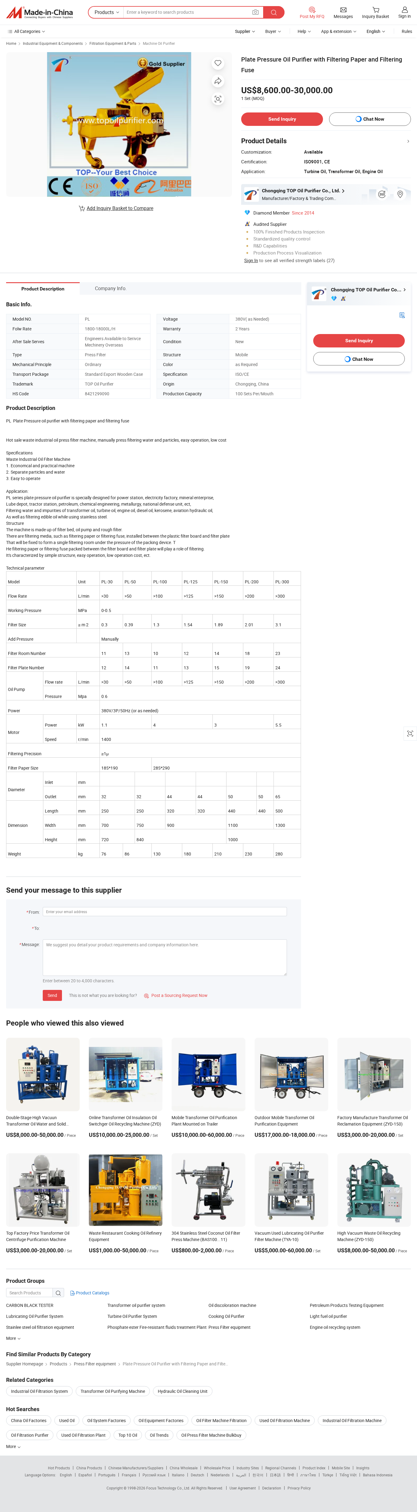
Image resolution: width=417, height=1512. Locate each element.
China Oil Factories (28, 1420)
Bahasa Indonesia (378, 1474)
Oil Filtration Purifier (30, 1435)
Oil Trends (159, 1435)
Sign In (251, 260)
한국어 (257, 1474)
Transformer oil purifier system (136, 1305)
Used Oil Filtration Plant (83, 1435)
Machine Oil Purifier (159, 43)
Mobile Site (341, 1467)
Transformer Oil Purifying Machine (113, 1391)
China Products (89, 1467)
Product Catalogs (92, 1293)
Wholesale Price (217, 1467)
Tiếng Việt (348, 1474)
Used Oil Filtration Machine (284, 1420)
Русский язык (154, 1474)
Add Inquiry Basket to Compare (120, 208)
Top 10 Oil (127, 1435)
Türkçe (327, 1474)
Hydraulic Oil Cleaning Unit (183, 1391)
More (11, 1446)
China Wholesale (184, 1467)
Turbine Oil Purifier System (132, 1316)
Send (52, 995)
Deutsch (197, 1474)
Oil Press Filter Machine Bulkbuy (211, 1435)
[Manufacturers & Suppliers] (39, 12)
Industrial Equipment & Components (53, 43)
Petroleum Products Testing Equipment (347, 1305)
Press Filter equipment (230, 1327)
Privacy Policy (299, 1487)
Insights (362, 1467)
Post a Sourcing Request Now (176, 995)
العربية (241, 1474)
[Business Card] (402, 314)
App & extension (336, 31)
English (66, 1474)
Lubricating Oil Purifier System (34, 1316)
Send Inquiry (282, 119)
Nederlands (220, 1474)
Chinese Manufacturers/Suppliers (135, 1467)
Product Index (314, 1467)
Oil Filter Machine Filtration (221, 1420)
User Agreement (243, 1487)
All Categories (27, 31)
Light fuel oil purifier (328, 1316)
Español (85, 1474)
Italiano (178, 1474)
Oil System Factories (106, 1420)
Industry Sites (248, 1467)
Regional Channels (280, 1467)
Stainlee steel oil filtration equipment (40, 1327)
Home (11, 43)
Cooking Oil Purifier (227, 1316)
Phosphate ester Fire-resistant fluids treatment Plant (157, 1327)
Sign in (404, 16)
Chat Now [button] (373, 119)
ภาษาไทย (308, 1474)
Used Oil (66, 1420)
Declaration (271, 1487)
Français (129, 1474)
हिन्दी (290, 1474)
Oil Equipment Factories (161, 1420)
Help (302, 31)
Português (106, 1474)
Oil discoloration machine (232, 1305)
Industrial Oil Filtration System (39, 1391)
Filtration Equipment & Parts (112, 43)
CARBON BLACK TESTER (29, 1305)
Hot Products (59, 1467)
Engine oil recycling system (335, 1327)
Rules (407, 31)
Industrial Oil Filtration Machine (352, 1420)
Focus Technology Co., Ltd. (168, 1487)
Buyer (270, 31)
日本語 (275, 1474)
